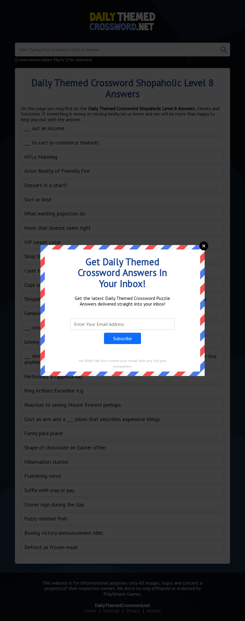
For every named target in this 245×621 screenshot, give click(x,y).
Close (203, 245)
